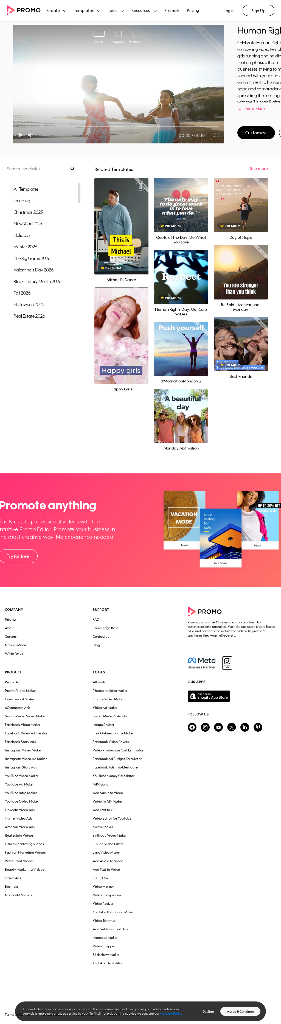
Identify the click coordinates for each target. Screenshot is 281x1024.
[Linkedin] (244, 727)
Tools (112, 10)
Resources (140, 10)
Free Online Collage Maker (113, 733)
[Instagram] (227, 663)
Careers (11, 636)
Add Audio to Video (108, 861)
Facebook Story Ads (20, 742)
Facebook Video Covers (111, 742)
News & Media (16, 645)
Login (229, 10)
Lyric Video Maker (106, 852)
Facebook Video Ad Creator (26, 733)
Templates (84, 10)
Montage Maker (105, 938)
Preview (121, 220)
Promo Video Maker (20, 691)
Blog (96, 645)
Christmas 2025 (28, 212)
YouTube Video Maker (22, 776)
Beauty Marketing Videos (24, 869)
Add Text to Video (106, 869)
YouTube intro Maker (21, 793)
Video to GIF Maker (107, 801)
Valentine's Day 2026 (34, 270)
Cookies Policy (171, 1013)
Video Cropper (104, 946)
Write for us (14, 653)
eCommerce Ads (17, 708)
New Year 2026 (28, 223)
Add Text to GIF (104, 810)
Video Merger (103, 886)
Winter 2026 (25, 246)
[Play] (20, 134)
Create (53, 10)
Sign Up (258, 10)
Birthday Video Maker (110, 835)
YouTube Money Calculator (113, 776)
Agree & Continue (240, 1011)
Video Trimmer (104, 920)
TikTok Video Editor (108, 963)
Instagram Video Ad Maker (26, 759)
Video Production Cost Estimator (118, 750)
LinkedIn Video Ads (20, 810)
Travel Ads (13, 878)
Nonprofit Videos (18, 895)
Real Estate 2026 (29, 316)
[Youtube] (218, 727)
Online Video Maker (108, 699)
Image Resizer (103, 725)
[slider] (19, 126)
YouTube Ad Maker (19, 784)
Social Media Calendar (110, 716)
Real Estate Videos (19, 835)
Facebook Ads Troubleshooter (116, 767)
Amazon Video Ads (20, 827)
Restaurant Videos (19, 861)
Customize (256, 132)
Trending (22, 200)
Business (11, 886)
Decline (208, 1011)
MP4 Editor (101, 784)
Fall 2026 (22, 293)
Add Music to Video (108, 793)
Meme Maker (103, 827)
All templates (26, 189)
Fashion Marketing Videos (25, 852)
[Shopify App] (232, 696)
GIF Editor (100, 878)
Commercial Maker (19, 699)
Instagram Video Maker (23, 750)
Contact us (101, 636)
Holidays (22, 235)
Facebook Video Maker (22, 725)
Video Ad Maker (105, 708)
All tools (99, 682)
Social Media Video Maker (25, 716)
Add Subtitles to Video (110, 929)
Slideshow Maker (106, 955)
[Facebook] (201, 662)
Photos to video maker (110, 691)
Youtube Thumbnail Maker (113, 912)
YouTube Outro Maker (22, 801)
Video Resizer (103, 903)
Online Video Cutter (108, 844)
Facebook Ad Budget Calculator (117, 759)
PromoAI (172, 10)
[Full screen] (216, 135)
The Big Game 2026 (32, 258)
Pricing (193, 10)
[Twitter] (231, 727)
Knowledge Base (106, 628)
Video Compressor (107, 895)
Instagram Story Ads (21, 767)
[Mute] (31, 135)
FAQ (96, 619)
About (10, 628)
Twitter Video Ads (18, 818)
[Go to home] (27, 10)
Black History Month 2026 (37, 281)
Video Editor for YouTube (112, 818)
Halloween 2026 (29, 304)
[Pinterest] (258, 727)
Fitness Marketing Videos (24, 844)
